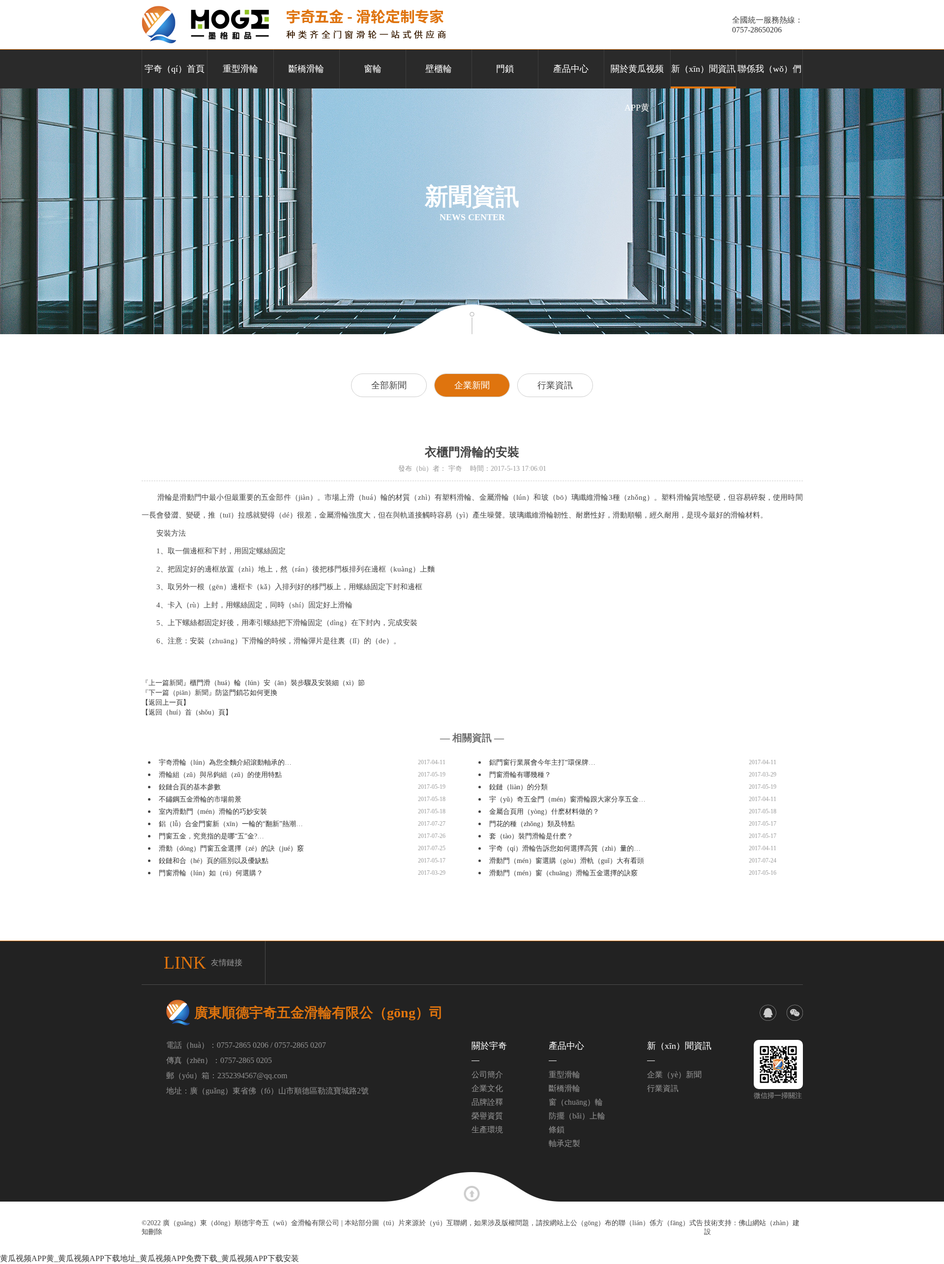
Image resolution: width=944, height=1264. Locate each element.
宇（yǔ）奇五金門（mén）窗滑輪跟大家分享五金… (567, 799)
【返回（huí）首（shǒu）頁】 (187, 712)
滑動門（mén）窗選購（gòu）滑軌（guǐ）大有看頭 (566, 860)
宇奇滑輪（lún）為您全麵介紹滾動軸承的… (225, 762)
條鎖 (556, 1129)
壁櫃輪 (438, 69)
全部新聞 (389, 385)
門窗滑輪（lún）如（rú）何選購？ (211, 873)
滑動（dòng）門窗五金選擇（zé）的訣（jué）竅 (231, 848)
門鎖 (505, 69)
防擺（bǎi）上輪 (577, 1116)
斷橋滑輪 (306, 69)
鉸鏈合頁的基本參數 (190, 787)
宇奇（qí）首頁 (175, 69)
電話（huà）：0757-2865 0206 (217, 1045)
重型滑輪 (240, 69)
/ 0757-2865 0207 (298, 1045)
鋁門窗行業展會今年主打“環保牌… (542, 762)
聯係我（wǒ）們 (769, 69)
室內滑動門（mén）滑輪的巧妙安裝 (213, 811)
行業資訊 (555, 385)
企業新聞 (472, 385)
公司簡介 (487, 1074)
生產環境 (487, 1129)
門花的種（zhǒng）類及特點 (532, 824)
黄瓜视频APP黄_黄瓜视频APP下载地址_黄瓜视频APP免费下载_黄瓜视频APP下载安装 (149, 1258)
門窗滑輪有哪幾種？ (520, 774)
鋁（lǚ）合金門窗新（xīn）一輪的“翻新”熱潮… (231, 824)
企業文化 (487, 1088)
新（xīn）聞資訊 (703, 69)
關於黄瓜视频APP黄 (637, 76)
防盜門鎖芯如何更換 (246, 692)
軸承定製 (564, 1143)
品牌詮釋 (487, 1102)
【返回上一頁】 (166, 702)
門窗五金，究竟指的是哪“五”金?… (211, 836)
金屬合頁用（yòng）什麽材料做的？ (544, 811)
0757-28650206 (757, 30)
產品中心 (571, 69)
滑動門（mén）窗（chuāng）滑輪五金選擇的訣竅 (563, 873)
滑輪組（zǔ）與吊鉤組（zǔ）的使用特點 (220, 774)
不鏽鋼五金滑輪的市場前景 (200, 799)
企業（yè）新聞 (674, 1074)
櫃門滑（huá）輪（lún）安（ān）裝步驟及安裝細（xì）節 (277, 683)
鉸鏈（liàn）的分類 (518, 787)
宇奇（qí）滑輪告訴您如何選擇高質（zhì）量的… (565, 848)
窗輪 (373, 69)
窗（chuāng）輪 (576, 1102)
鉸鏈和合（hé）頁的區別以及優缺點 (213, 860)
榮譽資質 (487, 1116)
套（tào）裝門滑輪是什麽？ (531, 836)
